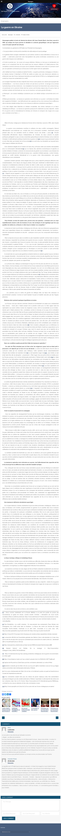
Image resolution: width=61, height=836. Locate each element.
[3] (30, 141)
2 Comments (17, 34)
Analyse (24, 34)
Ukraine (27, 34)
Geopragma (10, 34)
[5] (3, 645)
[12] (43, 365)
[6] (3, 648)
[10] (46, 353)
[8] (28, 325)
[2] (39, 139)
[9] (27, 353)
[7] (39, 274)
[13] (31, 388)
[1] (52, 132)
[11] (52, 357)
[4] (23, 148)
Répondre (11, 731)
